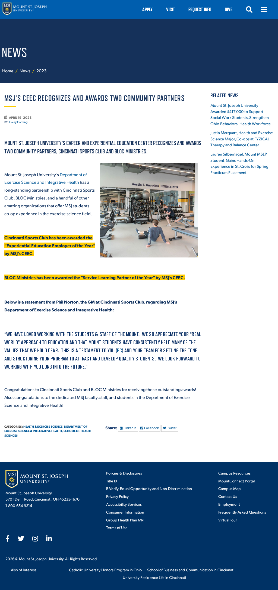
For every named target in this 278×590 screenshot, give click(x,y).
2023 (41, 70)
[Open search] (249, 9)
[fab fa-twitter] (21, 538)
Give (228, 9)
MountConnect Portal (236, 480)
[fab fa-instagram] (35, 538)
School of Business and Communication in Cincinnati (190, 569)
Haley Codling (18, 122)
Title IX (111, 480)
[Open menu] (264, 9)
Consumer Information (125, 512)
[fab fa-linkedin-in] (49, 538)
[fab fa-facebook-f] (7, 538)
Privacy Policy (117, 496)
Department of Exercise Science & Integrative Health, (45, 428)
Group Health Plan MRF (125, 519)
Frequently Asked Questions (242, 512)
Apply (147, 9)
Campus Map (229, 488)
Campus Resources (234, 472)
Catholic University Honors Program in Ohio (105, 569)
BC (119, 350)
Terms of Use (117, 527)
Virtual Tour (227, 519)
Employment (229, 504)
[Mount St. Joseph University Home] (24, 9)
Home (8, 70)
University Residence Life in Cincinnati (154, 577)
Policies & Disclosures (124, 472)
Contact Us (227, 496)
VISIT (170, 9)
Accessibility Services (124, 504)
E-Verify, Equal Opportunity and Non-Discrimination (149, 488)
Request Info (199, 9)
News (25, 70)
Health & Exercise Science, (43, 426)
